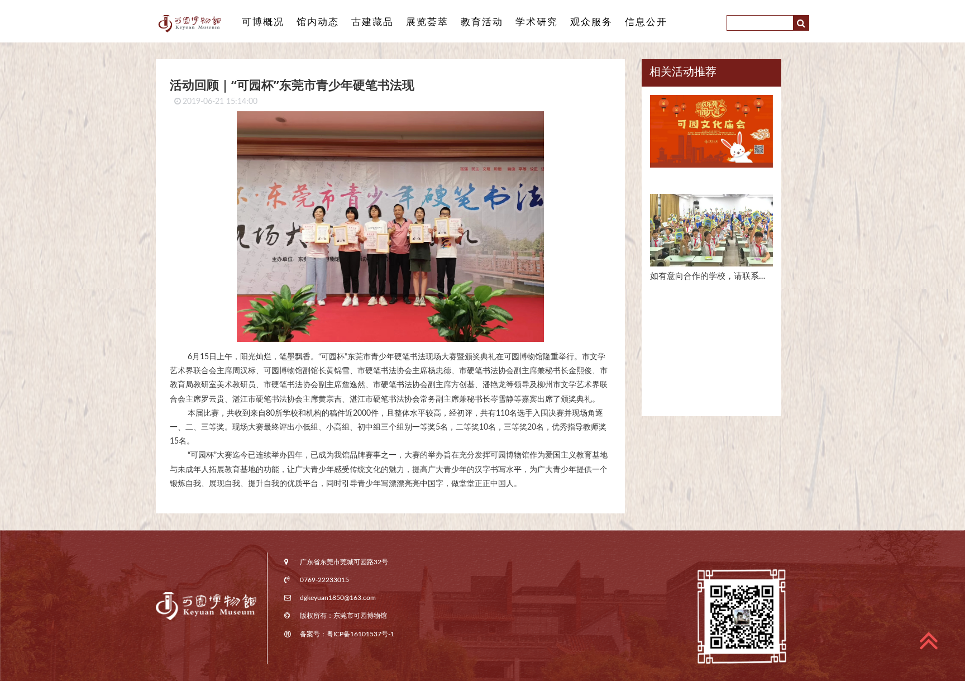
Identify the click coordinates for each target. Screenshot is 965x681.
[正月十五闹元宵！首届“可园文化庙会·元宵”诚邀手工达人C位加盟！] (711, 136)
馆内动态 (318, 22)
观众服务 (591, 22)
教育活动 (482, 22)
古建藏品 (372, 22)
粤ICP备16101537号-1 (360, 634)
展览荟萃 (427, 22)
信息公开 (646, 22)
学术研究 (536, 22)
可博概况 (263, 22)
